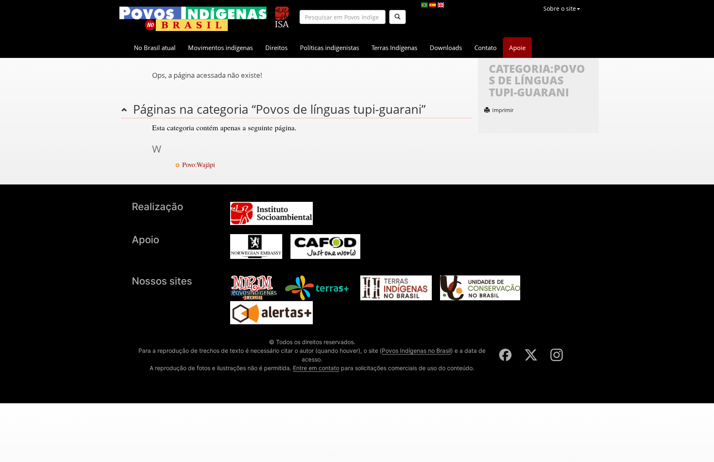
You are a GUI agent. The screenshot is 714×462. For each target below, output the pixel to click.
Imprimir (503, 110)
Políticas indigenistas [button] (329, 47)
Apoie (517, 47)
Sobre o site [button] (559, 8)
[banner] (193, 18)
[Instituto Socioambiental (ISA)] (282, 13)
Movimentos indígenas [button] (220, 47)
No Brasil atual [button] (155, 47)
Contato (485, 47)
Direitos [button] (276, 47)
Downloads (446, 47)
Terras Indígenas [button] (394, 47)
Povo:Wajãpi (198, 164)
